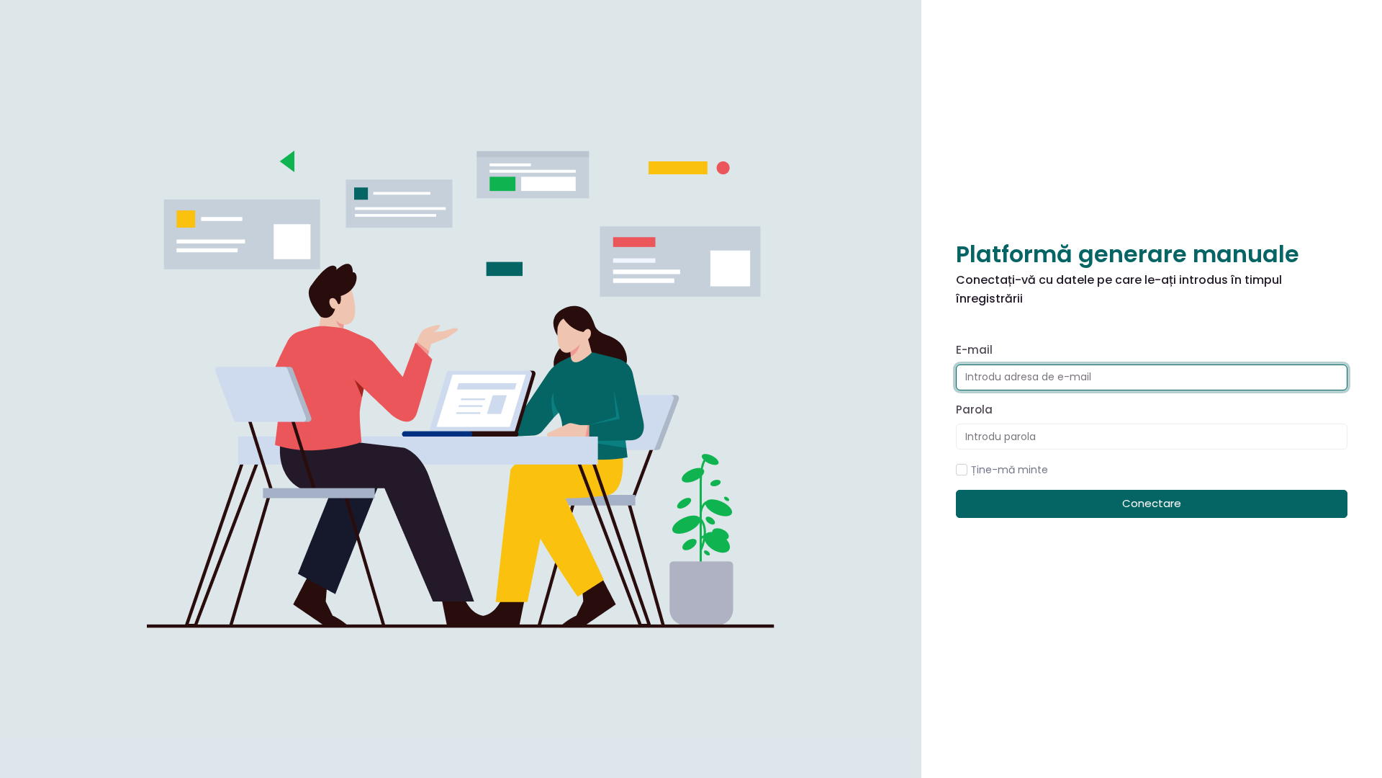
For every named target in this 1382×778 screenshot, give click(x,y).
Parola (974, 409)
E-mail (974, 349)
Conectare (1151, 503)
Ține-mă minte (1009, 469)
